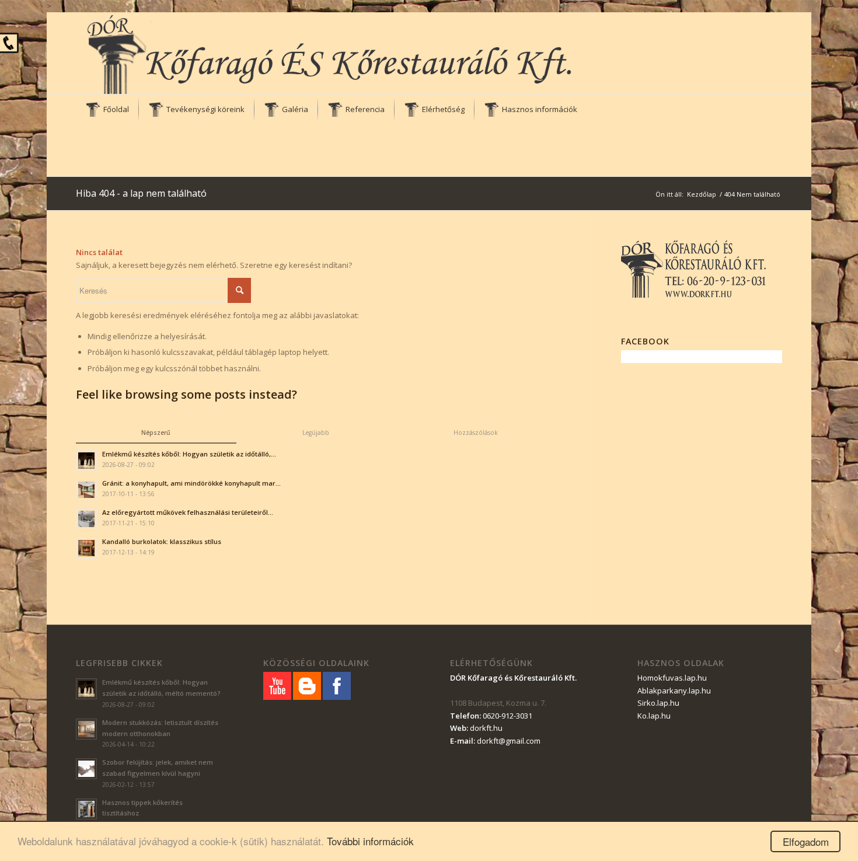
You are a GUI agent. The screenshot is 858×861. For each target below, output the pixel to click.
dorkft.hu (486, 728)
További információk (370, 841)
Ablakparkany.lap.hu (674, 690)
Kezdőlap (701, 194)
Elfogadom (806, 841)
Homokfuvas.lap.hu (672, 677)
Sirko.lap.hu (658, 703)
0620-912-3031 (507, 715)
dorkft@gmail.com (508, 740)
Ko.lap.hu (654, 715)
